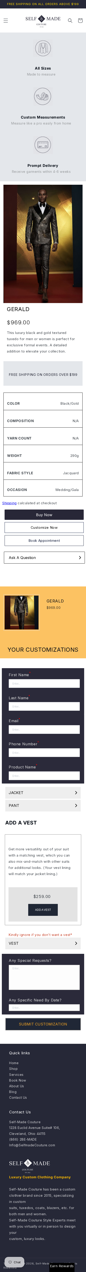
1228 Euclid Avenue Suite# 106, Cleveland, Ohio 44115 (34, 1130)
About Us (16, 1086)
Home (14, 1063)
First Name (20, 674)
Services (16, 1075)
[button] (6, 21)
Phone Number (24, 743)
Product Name (23, 766)
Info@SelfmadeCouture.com (32, 1145)
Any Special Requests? (30, 960)
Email (14, 720)
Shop (13, 1069)
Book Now (17, 1080)
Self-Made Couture (25, 1122)
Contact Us (18, 1097)
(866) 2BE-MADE (23, 1139)
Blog (13, 1092)
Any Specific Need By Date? (35, 1000)
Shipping (9, 503)
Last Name (19, 697)
